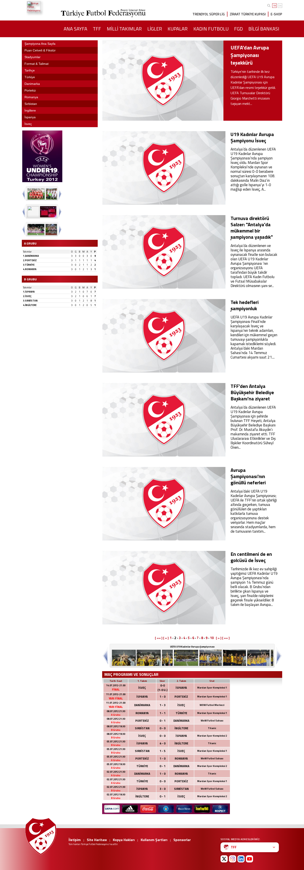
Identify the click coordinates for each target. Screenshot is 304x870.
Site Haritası (97, 839)
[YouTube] (249, 858)
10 (212, 637)
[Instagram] (232, 858)
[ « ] (166, 638)
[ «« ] (158, 638)
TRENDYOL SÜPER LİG (209, 14)
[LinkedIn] (241, 858)
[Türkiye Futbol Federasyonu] (43, 7)
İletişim (75, 839)
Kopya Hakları (124, 839)
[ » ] (218, 638)
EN (280, 5)
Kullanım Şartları (154, 839)
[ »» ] (226, 638)
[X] (224, 858)
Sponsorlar (182, 839)
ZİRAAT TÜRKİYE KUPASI (248, 14)
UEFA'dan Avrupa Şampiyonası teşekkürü (250, 55)
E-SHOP (276, 14)
